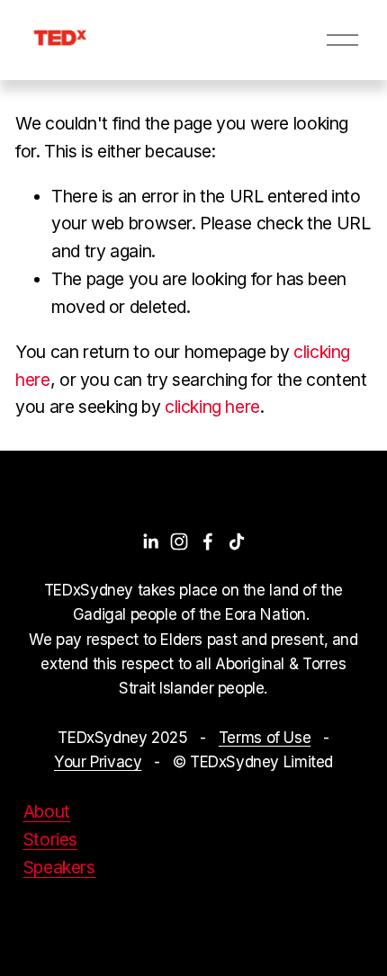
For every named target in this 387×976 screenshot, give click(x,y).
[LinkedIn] (150, 542)
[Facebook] (208, 542)
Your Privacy (97, 761)
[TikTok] (237, 542)
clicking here (212, 406)
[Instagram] (179, 542)
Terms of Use (264, 737)
